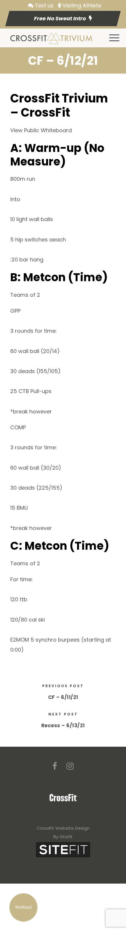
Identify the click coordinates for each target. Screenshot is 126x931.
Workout (23, 907)
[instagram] (70, 766)
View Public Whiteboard (41, 130)
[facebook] (54, 766)
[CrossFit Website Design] (63, 849)
